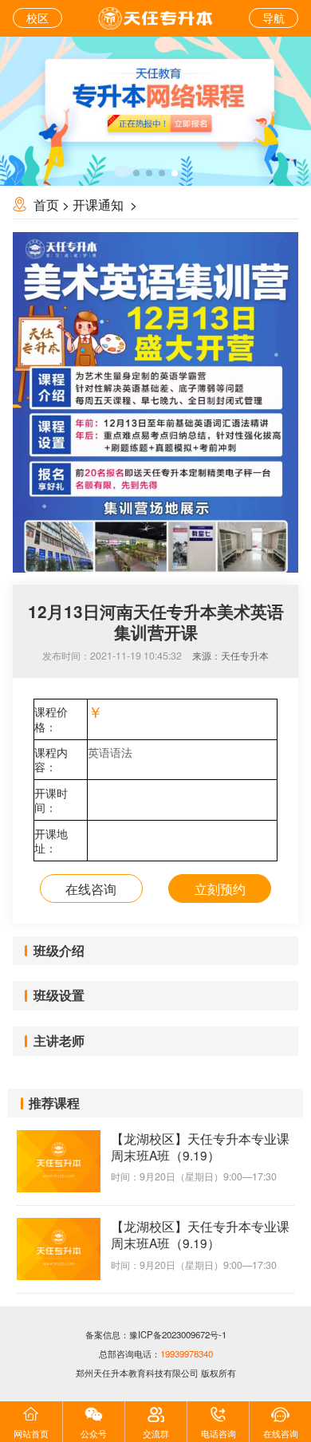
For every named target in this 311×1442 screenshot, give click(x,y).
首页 (46, 204)
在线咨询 (90, 888)
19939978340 (186, 1353)
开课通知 (100, 204)
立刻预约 (220, 888)
